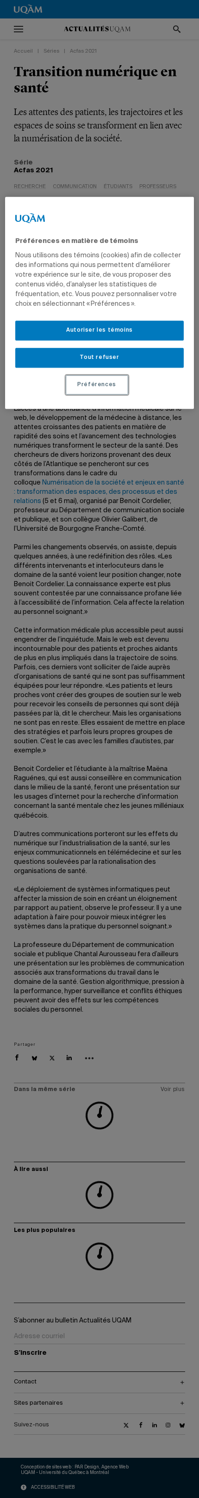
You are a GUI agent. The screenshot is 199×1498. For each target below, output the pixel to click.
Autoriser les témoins (99, 330)
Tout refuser (99, 357)
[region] (99, 303)
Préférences (96, 385)
